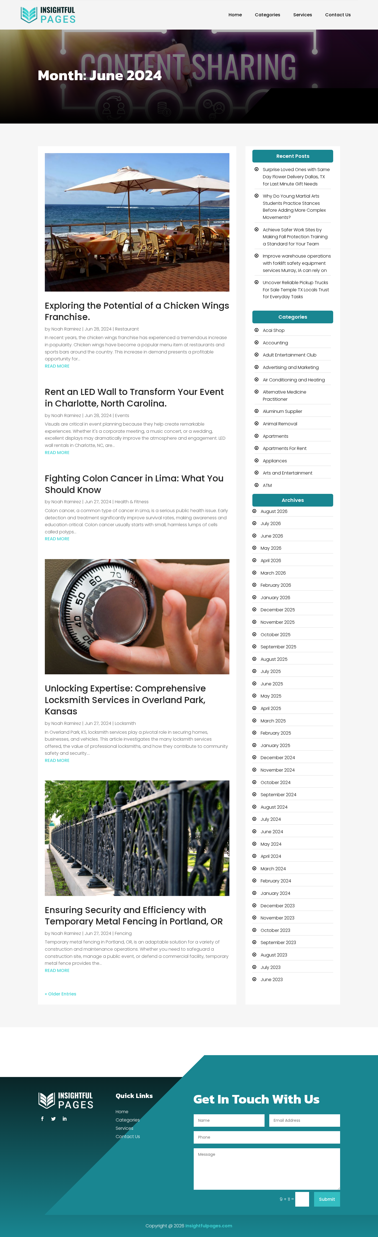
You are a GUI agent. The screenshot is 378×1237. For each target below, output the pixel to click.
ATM (267, 485)
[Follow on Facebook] (42, 1118)
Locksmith (125, 723)
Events (122, 415)
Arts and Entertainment (287, 473)
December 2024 (278, 757)
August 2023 (274, 955)
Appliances (275, 461)
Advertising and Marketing (291, 367)
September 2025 (278, 647)
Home (235, 15)
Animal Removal (280, 424)
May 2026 (271, 548)
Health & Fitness (132, 502)
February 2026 (276, 585)
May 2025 (271, 696)
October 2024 (276, 782)
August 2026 (274, 511)
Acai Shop (274, 330)
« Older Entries (60, 994)
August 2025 (274, 659)
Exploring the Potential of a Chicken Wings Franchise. (137, 311)
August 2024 (274, 807)
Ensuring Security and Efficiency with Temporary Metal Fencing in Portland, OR (134, 916)
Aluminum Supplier (282, 411)
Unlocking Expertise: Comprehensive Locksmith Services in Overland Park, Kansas (125, 699)
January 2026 (275, 597)
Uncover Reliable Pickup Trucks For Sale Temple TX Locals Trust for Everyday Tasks (296, 289)
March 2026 (273, 573)
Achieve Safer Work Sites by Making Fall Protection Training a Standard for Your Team (295, 237)
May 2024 (271, 844)
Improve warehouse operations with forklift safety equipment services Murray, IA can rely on (297, 263)
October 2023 (275, 930)
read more (57, 366)
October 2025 (276, 634)
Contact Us (338, 15)
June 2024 (272, 832)
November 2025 (278, 622)
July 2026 (271, 523)
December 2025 (278, 610)
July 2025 (271, 671)
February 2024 (276, 881)
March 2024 (273, 869)
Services (302, 15)
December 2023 (278, 906)
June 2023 (272, 979)
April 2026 (271, 560)
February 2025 (276, 733)
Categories (267, 15)
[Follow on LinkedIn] (64, 1118)
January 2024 (275, 893)
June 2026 (272, 536)
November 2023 (277, 918)
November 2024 (278, 770)
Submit (327, 1199)
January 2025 (275, 745)
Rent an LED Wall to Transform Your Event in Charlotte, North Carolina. (134, 398)
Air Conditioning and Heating (294, 380)
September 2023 (278, 942)
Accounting (275, 343)
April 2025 (271, 708)
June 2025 (272, 684)
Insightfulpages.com (208, 1226)
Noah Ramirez (66, 329)
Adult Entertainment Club (290, 355)
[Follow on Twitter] (53, 1118)
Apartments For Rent (285, 448)
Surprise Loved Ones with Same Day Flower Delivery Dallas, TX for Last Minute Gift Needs (296, 176)
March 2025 (273, 721)
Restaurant (127, 329)
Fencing (123, 933)
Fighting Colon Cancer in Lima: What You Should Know (134, 484)
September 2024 (278, 795)
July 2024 (271, 819)
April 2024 (271, 856)
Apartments (275, 436)
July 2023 (271, 967)
